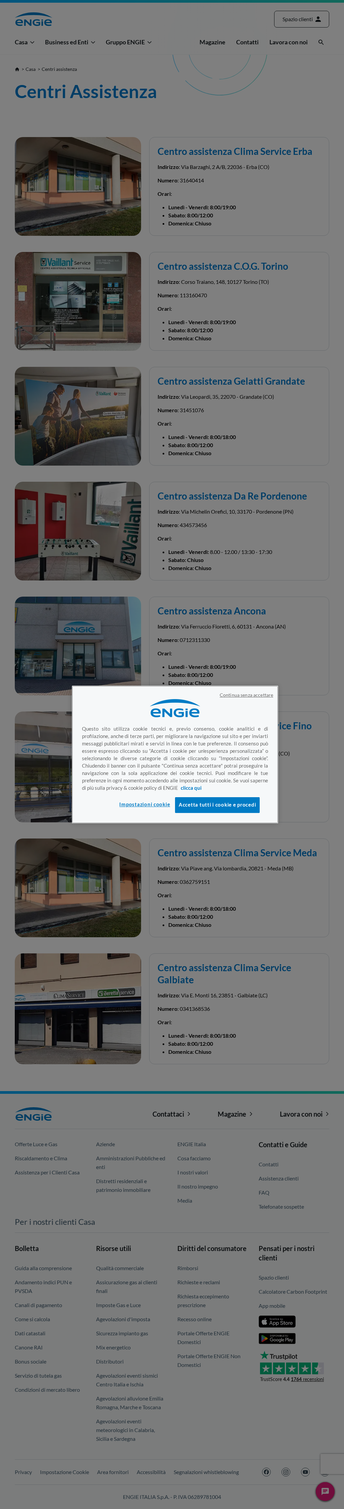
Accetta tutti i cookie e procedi (217, 805)
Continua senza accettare (246, 695)
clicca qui (191, 788)
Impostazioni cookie (144, 804)
